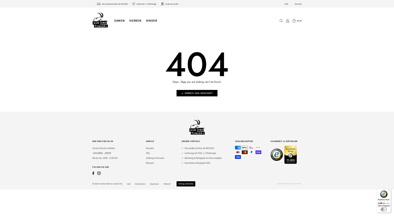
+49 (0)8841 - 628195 (101, 153)
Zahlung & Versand (155, 158)
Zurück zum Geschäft (199, 93)
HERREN (135, 20)
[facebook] (93, 174)
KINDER (151, 20)
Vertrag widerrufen (185, 183)
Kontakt (298, 4)
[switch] (384, 209)
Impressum (154, 184)
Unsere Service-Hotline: (103, 148)
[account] (287, 20)
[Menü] (389, 190)
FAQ (286, 4)
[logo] (100, 20)
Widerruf (167, 184)
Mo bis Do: (97, 158)
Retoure (150, 162)
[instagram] (99, 174)
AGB (128, 184)
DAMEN (119, 20)
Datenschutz (140, 184)
